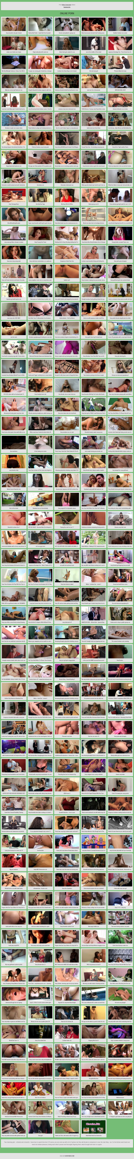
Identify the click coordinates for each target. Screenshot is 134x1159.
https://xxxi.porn (66, 5)
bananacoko (67, 7)
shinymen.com (69, 1156)
